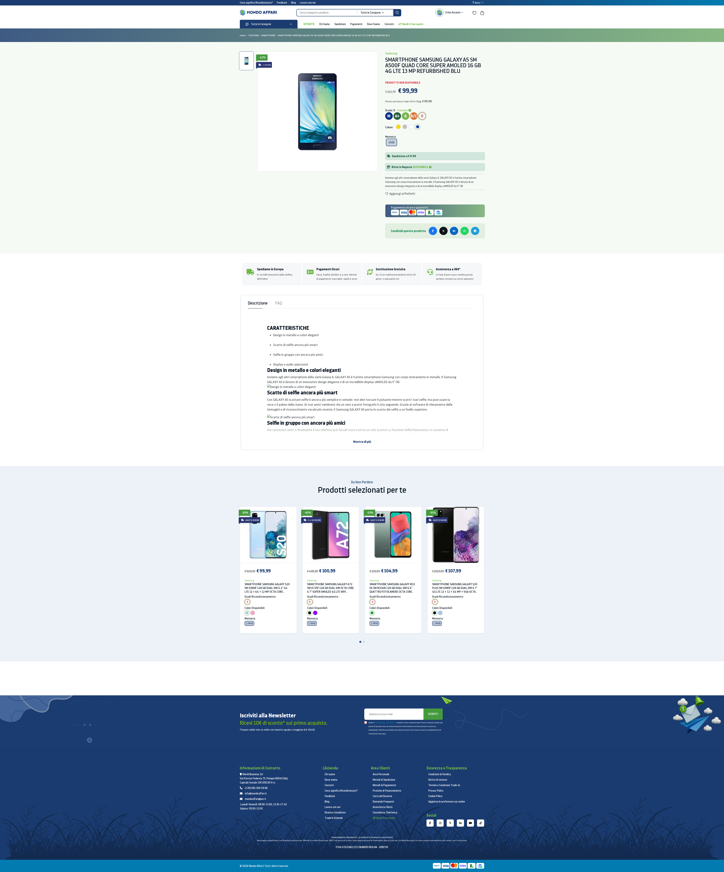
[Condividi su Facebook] (433, 231)
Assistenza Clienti (383, 807)
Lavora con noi (308, 2)
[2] (364, 642)
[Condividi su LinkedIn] (454, 231)
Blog (293, 2)
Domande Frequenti (383, 801)
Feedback (282, 2)
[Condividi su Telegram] (475, 231)
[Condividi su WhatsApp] (464, 231)
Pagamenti (356, 24)
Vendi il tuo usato (412, 24)
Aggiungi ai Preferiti (402, 193)
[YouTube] (470, 823)
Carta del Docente (382, 796)
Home (243, 35)
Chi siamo (330, 774)
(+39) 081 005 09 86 (256, 788)
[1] (360, 642)
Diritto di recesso (437, 779)
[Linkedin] (460, 823)
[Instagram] (440, 823)
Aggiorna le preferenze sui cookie (446, 801)
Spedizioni (340, 24)
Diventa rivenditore (335, 812)
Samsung (249, 580)
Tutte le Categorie (260, 24)
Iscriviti (433, 714)
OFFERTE (308, 24)
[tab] (246, 60)
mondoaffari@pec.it (255, 799)
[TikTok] (480, 823)
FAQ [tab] (278, 303)
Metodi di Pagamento (384, 785)
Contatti (389, 24)
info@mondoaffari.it (256, 793)
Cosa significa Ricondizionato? (256, 2)
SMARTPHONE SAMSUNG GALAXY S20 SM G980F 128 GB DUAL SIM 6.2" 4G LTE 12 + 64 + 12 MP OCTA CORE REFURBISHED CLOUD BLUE (267, 588)
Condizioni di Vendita (439, 774)
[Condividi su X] (443, 231)
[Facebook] (430, 823)
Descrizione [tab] (258, 303)
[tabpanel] (317, 111)
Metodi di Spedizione (384, 779)
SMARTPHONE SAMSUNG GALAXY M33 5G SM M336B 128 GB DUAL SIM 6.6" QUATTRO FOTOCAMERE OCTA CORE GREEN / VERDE (392, 588)
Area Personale (381, 774)
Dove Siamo (373, 24)
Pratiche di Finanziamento (387, 790)
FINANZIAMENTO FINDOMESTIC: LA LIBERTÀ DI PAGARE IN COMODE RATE (362, 837)
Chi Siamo (324, 24)
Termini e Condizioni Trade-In (444, 785)
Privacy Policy (435, 790)
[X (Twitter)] (450, 823)
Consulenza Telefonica (385, 812)
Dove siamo (331, 779)
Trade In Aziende (334, 818)
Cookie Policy (435, 796)
